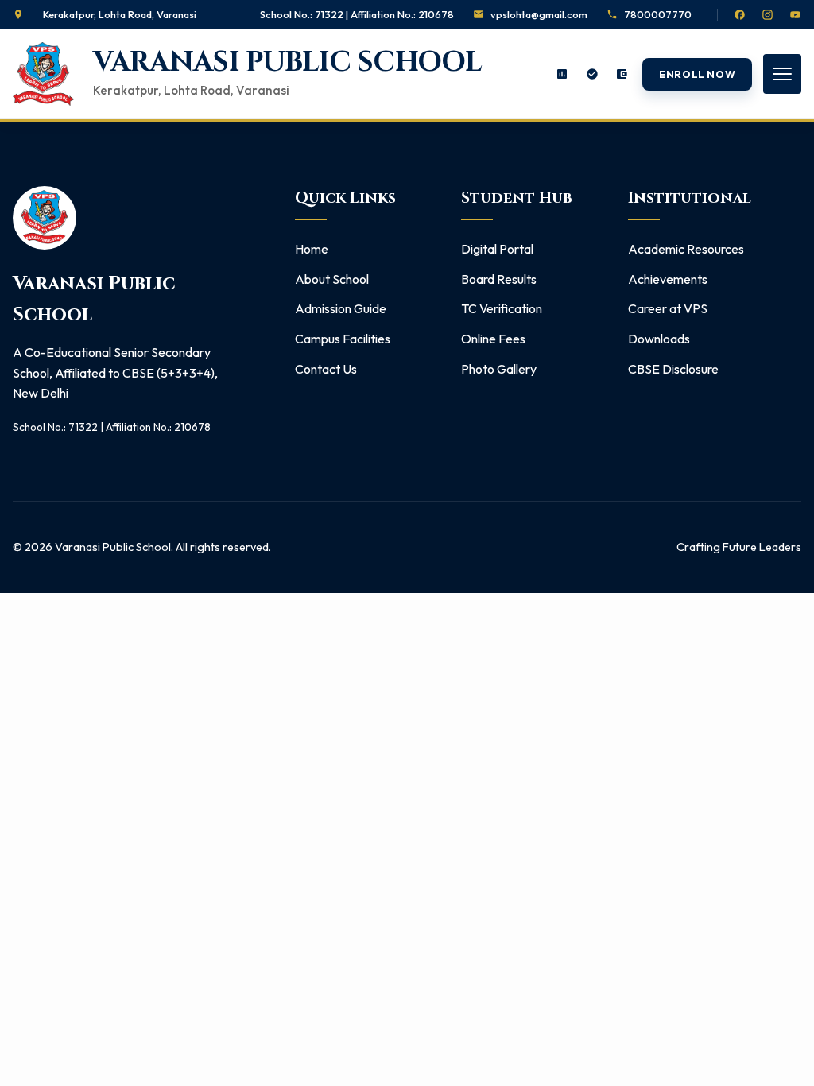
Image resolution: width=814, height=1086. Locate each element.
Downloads (659, 339)
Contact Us (326, 369)
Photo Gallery (499, 369)
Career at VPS (667, 308)
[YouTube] (795, 15)
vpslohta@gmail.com (538, 14)
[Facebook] (740, 15)
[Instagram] (767, 15)
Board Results (499, 279)
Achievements (667, 279)
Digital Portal (497, 249)
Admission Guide (340, 308)
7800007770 (658, 14)
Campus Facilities (342, 339)
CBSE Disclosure (673, 369)
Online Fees (493, 339)
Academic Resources (686, 249)
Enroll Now (697, 74)
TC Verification (501, 308)
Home (311, 249)
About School (332, 279)
